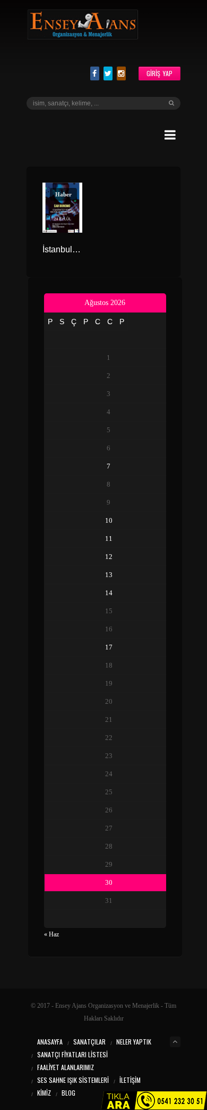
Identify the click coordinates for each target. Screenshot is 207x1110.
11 (109, 538)
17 (109, 647)
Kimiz (44, 1092)
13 (109, 575)
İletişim (130, 1079)
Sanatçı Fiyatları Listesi (72, 1054)
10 (109, 520)
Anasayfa (50, 1041)
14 (109, 593)
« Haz (51, 934)
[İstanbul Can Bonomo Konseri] (62, 208)
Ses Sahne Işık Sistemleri (73, 1079)
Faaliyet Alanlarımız (65, 1067)
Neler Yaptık (133, 1041)
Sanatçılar (89, 1041)
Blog (68, 1092)
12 (109, 557)
